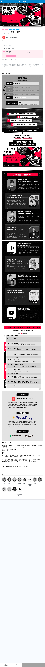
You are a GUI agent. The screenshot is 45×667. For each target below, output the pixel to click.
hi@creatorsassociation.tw (23, 461)
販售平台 (10, 450)
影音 (15, 59)
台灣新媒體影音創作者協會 (9, 48)
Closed (33, 665)
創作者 (6, 59)
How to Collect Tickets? (10, 55)
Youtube (11, 59)
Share (41, 4)
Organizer (6, 665)
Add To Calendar (7, 42)
